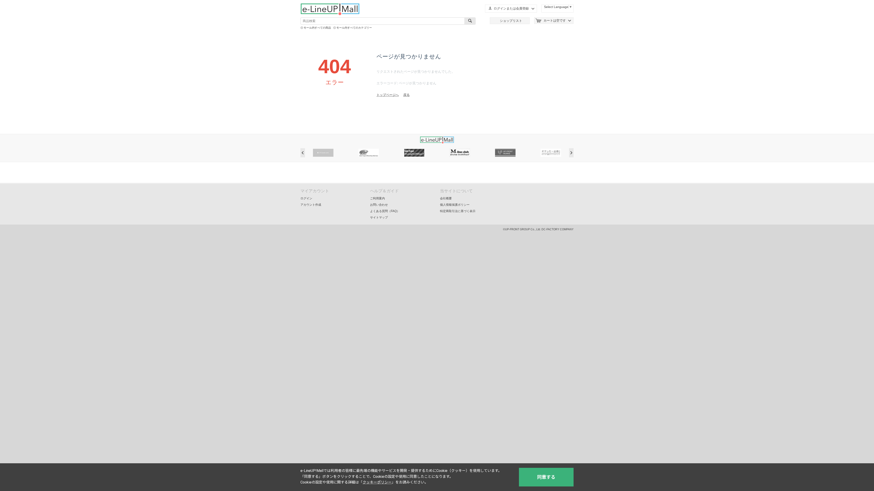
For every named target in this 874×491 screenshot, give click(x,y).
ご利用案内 (377, 198)
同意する (546, 477)
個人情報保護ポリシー (455, 204)
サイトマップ (379, 217)
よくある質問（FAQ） (385, 211)
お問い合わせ (379, 204)
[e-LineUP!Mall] (330, 9)
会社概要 (446, 198)
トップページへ (387, 95)
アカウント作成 (310, 204)
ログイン (306, 198)
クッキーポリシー (377, 482)
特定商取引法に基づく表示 (457, 211)
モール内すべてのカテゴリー (354, 27)
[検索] (470, 21)
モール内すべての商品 (317, 27)
